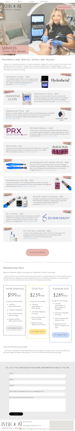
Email (11, 379)
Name (11, 373)
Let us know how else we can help (21, 397)
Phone (11, 385)
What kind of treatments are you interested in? (26, 391)
